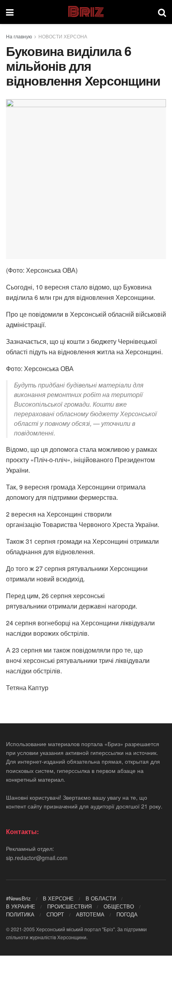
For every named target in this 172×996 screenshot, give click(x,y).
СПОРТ (55, 914)
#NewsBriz (18, 898)
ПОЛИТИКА (20, 914)
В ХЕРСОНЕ (58, 898)
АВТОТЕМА (90, 914)
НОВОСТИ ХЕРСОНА (62, 36)
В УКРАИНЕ (20, 906)
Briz (86, 12)
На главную (19, 36)
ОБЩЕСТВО (119, 906)
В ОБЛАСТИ (101, 898)
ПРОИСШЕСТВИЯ (69, 906)
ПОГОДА (127, 914)
